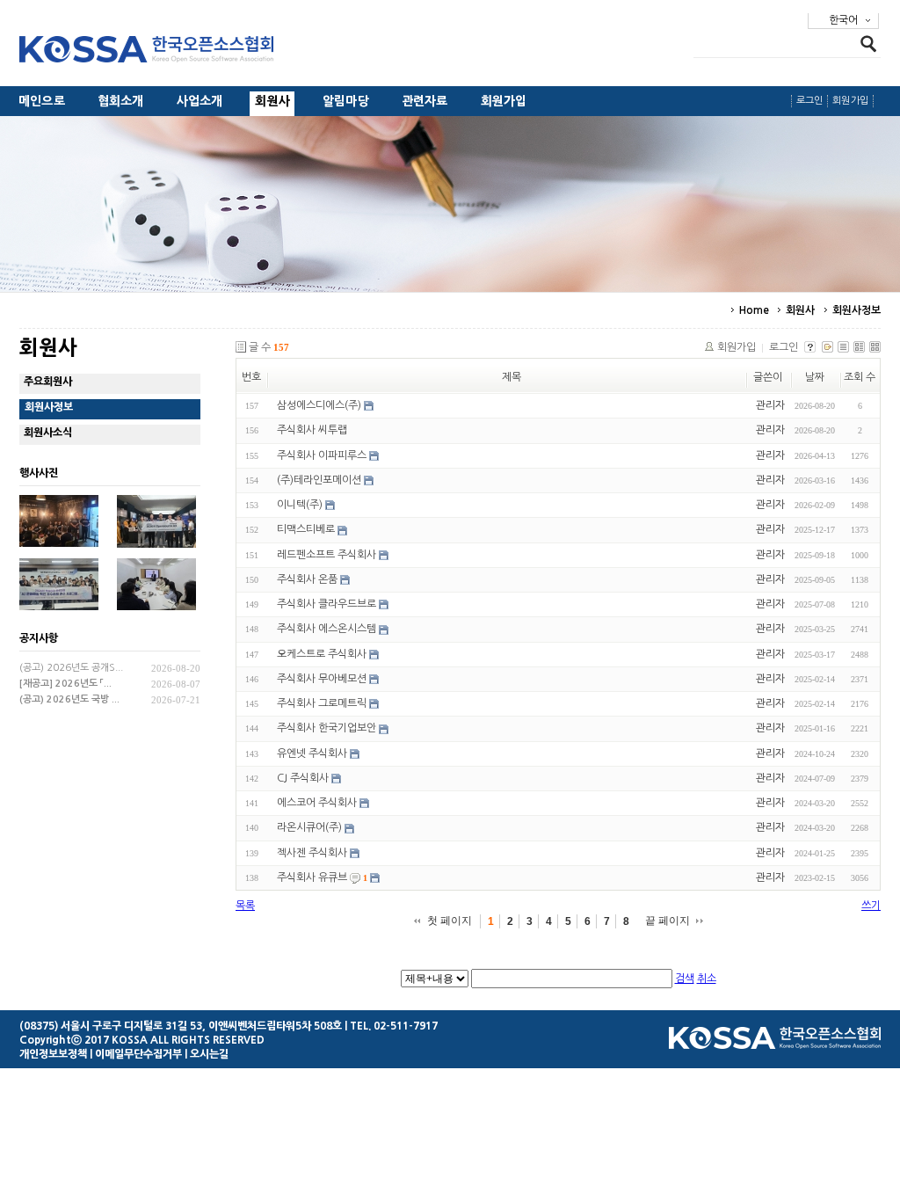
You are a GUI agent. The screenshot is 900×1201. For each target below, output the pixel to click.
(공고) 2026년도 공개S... (71, 668)
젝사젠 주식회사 (312, 853)
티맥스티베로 (306, 530)
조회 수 (859, 377)
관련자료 (425, 101)
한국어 (843, 20)
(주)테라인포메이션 (319, 480)
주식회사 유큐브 (312, 877)
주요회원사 (48, 381)
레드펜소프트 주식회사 (326, 555)
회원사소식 (48, 432)
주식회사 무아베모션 (322, 678)
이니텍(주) (300, 504)
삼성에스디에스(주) (319, 405)
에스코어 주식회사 (317, 802)
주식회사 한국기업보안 (326, 729)
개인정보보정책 (53, 1054)
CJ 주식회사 (303, 778)
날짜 (814, 377)
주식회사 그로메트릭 (322, 703)
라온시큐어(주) (309, 828)
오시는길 (209, 1054)
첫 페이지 (449, 920)
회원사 (272, 101)
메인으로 (41, 101)
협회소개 (121, 101)
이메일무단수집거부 (138, 1054)
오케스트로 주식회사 (322, 654)
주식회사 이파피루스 (322, 455)
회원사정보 (857, 310)
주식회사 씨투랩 (312, 431)
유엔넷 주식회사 (312, 753)
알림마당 (346, 101)
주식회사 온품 (307, 579)
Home (754, 310)
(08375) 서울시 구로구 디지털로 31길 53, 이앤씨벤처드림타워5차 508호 (180, 1026)
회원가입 (504, 101)
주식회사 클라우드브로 (326, 604)
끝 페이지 (667, 920)
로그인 (810, 101)
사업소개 (200, 101)
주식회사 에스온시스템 (326, 629)
